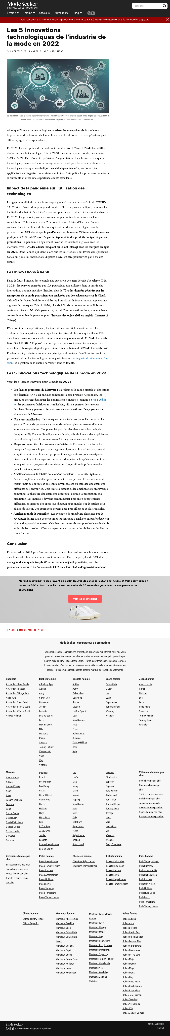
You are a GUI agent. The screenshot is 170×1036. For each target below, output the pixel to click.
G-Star (42, 790)
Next (75, 808)
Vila (107, 830)
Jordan (42, 706)
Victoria (43, 764)
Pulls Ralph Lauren (148, 874)
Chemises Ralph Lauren (84, 861)
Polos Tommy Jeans (49, 897)
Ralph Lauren (79, 733)
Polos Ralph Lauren (48, 861)
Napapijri (77, 799)
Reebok (76, 839)
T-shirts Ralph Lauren (116, 879)
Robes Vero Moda (131, 1003)
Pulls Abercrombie (148, 870)
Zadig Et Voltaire (113, 844)
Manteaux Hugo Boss (66, 972)
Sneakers (44, 13)
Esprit (42, 777)
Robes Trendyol (130, 999)
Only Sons (77, 822)
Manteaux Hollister (65, 963)
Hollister (143, 693)
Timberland (111, 795)
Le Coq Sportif (46, 715)
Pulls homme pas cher (149, 798)
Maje (75, 781)
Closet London (13, 831)
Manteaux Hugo (63, 968)
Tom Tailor (111, 799)
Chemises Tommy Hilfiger (85, 865)
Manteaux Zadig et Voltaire (98, 979)
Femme (11, 13)
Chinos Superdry (31, 923)
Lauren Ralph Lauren (49, 844)
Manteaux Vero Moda (99, 963)
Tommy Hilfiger (46, 747)
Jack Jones (44, 830)
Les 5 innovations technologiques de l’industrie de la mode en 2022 (56, 37)
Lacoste (43, 711)
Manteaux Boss (63, 927)
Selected (110, 772)
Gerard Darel (45, 795)
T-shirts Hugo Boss (115, 865)
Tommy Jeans (146, 720)
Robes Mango (129, 963)
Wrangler (110, 715)
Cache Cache (12, 813)
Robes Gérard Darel (132, 945)
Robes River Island (131, 990)
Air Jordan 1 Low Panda (17, 684)
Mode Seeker (22, 4)
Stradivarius (111, 777)
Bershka (10, 804)
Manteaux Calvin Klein (66, 932)
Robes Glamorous (131, 950)
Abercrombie (145, 684)
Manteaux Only (96, 936)
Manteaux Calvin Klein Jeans (66, 939)
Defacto (10, 840)
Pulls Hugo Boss (147, 892)
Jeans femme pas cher (17, 869)
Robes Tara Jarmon (132, 995)
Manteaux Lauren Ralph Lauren (100, 916)
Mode (60, 51)
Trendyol (110, 813)
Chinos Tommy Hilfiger (33, 918)
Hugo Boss (44, 817)
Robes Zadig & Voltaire (133, 1012)
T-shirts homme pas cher (151, 794)
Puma (42, 738)
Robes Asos (128, 923)
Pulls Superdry (146, 865)
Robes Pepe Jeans (131, 981)
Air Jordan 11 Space (15, 688)
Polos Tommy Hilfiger (49, 865)
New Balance (45, 724)
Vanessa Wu (45, 751)
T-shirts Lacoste (113, 870)
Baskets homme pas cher (151, 816)
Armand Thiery (13, 786)
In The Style (44, 826)
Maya (75, 790)
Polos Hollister (46, 879)
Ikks (41, 822)
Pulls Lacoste (145, 879)
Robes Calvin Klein (131, 932)
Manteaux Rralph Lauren (100, 945)
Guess (42, 804)
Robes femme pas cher (17, 873)
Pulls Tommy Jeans (148, 906)
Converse (43, 702)
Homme (27, 13)
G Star (109, 688)
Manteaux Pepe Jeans (99, 940)
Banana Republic (14, 799)
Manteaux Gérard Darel (67, 959)
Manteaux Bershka (65, 923)
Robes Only (128, 977)
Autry (41, 693)
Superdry (143, 711)
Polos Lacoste (46, 870)
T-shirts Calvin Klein (115, 861)
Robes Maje (128, 959)
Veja (41, 760)
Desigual (43, 772)
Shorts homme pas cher (150, 812)
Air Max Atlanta (13, 715)
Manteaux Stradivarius (100, 949)
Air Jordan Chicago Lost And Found (17, 695)
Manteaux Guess (64, 954)
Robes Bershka (130, 927)
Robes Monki (129, 972)
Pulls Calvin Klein (147, 883)
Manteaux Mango (97, 927)
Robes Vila (128, 1008)
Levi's (75, 777)
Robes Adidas (129, 918)
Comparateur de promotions (22, 7)
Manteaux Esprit (63, 950)
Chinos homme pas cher (151, 807)
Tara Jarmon (112, 790)
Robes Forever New (132, 941)
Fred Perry (44, 786)
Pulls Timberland (147, 901)
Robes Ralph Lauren (132, 986)
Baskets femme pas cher (18, 864)
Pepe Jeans (111, 702)
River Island (78, 844)
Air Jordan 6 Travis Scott (18, 711)
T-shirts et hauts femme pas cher (17, 880)
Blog (76, 13)
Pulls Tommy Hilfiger (149, 861)
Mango (76, 786)
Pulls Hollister (145, 888)
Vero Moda (111, 826)
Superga (43, 742)
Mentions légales (156, 1024)
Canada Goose (13, 826)
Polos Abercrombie (48, 874)
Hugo (41, 813)
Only (75, 817)
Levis (41, 720)
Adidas (42, 688)
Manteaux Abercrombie (67, 918)
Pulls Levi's (144, 897)
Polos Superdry (46, 888)
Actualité (50, 51)
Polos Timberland (47, 892)
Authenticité (62, 13)
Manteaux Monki (97, 931)
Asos (8, 790)
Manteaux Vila (96, 967)
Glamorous (44, 799)
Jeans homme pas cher (150, 803)
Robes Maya (128, 968)
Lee (107, 693)
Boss (8, 808)
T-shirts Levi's (112, 874)
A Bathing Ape (46, 684)
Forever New (45, 781)
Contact (160, 1028)
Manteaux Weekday (98, 972)
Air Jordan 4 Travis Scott (18, 706)
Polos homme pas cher (150, 780)
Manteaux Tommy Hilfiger (101, 958)
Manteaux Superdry (98, 954)
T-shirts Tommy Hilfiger (117, 883)
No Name (43, 733)
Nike (41, 729)
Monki (76, 795)
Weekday (110, 711)
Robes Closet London (133, 936)
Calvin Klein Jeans (14, 822)
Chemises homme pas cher (150, 787)
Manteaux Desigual (65, 945)
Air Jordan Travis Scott (17, 702)
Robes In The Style (131, 954)
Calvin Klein (44, 697)
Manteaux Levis (96, 923)
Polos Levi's (45, 883)
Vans (41, 755)
